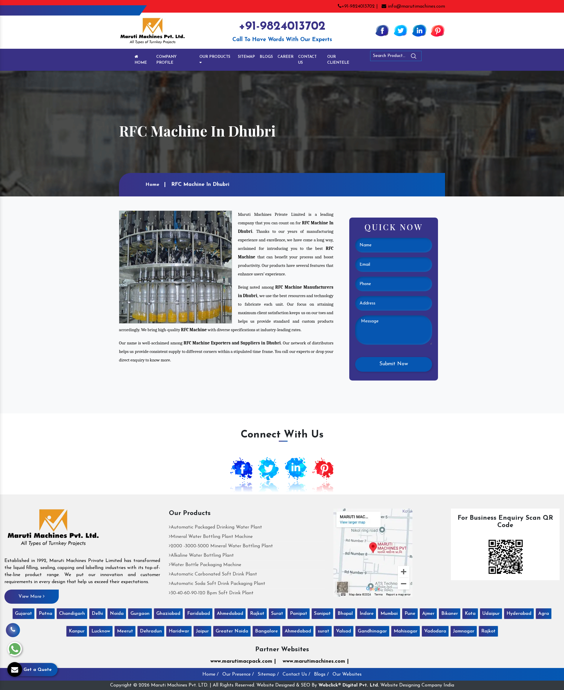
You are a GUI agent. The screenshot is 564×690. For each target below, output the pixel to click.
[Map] (372, 552)
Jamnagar (463, 631)
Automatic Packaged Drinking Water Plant (216, 527)
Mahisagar (405, 631)
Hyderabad (518, 613)
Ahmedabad (230, 613)
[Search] (429, 57)
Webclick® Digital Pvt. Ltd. (348, 685)
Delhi (97, 613)
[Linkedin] (419, 30)
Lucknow (100, 631)
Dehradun (151, 631)
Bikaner (449, 613)
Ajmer (428, 613)
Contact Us (307, 60)
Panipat (298, 613)
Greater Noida (232, 631)
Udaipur (491, 613)
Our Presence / (238, 674)
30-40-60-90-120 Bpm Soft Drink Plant (212, 593)
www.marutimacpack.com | (243, 661)
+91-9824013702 (282, 26)
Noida (117, 613)
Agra (543, 613)
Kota (470, 613)
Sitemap (246, 57)
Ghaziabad (168, 613)
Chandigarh (72, 613)
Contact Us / (296, 674)
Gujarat (23, 613)
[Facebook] (382, 30)
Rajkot (257, 613)
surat (323, 631)
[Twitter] (400, 30)
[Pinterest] (437, 30)
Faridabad (198, 613)
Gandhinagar (372, 631)
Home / (210, 674)
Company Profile (166, 60)
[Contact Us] (13, 630)
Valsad (343, 631)
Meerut (125, 631)
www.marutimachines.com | (316, 661)
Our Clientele (338, 60)
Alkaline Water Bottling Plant (202, 555)
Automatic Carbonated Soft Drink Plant (214, 574)
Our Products (214, 57)
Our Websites (347, 674)
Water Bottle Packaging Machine (206, 565)
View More (31, 596)
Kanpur (77, 631)
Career (285, 57)
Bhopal (345, 613)
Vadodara (435, 631)
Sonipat (322, 613)
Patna (45, 613)
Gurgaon (140, 613)
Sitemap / (268, 674)
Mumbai (389, 613)
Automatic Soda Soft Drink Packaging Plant (218, 583)
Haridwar (179, 631)
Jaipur (202, 631)
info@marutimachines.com (415, 6)
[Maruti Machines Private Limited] (53, 529)
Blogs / (321, 674)
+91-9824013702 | (360, 6)
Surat (277, 613)
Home (141, 63)
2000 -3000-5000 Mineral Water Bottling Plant (222, 546)
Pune (409, 613)
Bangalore (266, 631)
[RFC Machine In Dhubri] (175, 267)
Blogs (266, 57)
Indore (367, 613)
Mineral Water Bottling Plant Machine (212, 536)
